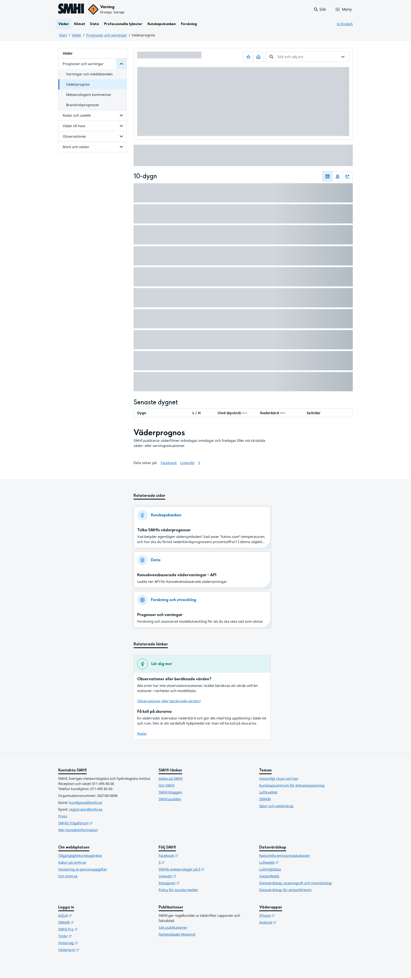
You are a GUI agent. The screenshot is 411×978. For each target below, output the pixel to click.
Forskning (189, 23)
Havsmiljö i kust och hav (278, 778)
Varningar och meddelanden (89, 74)
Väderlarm (89, 949)
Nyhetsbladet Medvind (177, 934)
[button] (320, 9)
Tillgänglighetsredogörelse (80, 855)
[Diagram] (347, 176)
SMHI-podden (170, 799)
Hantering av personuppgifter (82, 869)
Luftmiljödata (270, 869)
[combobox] (307, 57)
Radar (142, 733)
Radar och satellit (77, 115)
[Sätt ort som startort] (258, 57)
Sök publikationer (173, 927)
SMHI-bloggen (170, 792)
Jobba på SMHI (170, 778)
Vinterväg (89, 942)
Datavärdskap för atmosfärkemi (285, 889)
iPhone (287, 915)
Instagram (190, 882)
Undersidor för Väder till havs (121, 126)
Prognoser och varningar (106, 35)
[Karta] (337, 176)
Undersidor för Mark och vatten (121, 147)
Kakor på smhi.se (72, 862)
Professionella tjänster (123, 23)
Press (62, 816)
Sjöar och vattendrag (276, 806)
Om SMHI (166, 785)
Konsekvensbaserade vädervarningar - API (176, 575)
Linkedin (188, 876)
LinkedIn (187, 462)
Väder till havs (74, 126)
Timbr (86, 935)
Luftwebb (289, 862)
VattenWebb (269, 876)
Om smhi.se (67, 876)
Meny (347, 9)
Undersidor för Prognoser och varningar (121, 64)
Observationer (74, 136)
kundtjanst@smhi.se (85, 802)
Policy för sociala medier (178, 889)
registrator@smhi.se (85, 809)
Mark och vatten (76, 146)
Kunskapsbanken (161, 23)
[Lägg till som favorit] (248, 57)
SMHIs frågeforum (96, 822)
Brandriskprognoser (82, 105)
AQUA (86, 915)
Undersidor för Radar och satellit (121, 115)
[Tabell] (327, 176)
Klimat (79, 23)
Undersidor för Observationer (121, 136)
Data (94, 23)
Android (288, 922)
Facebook (169, 462)
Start (63, 35)
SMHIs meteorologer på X (202, 869)
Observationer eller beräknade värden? (169, 701)
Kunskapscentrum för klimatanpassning (292, 785)
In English (345, 24)
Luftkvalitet (268, 792)
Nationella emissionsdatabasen (284, 855)
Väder (63, 23)
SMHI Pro (88, 929)
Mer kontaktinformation (78, 830)
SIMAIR (265, 799)
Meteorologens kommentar (88, 94)
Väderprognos (78, 84)
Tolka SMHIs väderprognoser (164, 530)
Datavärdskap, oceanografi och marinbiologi (295, 883)
